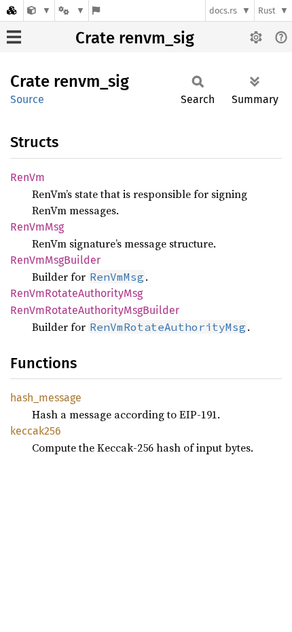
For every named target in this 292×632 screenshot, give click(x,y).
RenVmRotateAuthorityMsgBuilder (94, 310)
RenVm (27, 177)
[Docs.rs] (11, 10)
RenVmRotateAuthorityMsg (76, 293)
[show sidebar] (14, 37)
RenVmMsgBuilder (55, 260)
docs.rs (223, 10)
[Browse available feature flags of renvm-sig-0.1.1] (96, 10)
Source (27, 99)
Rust (267, 10)
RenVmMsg (37, 226)
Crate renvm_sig (134, 37)
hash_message (45, 397)
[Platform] (71, 10)
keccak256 (35, 430)
